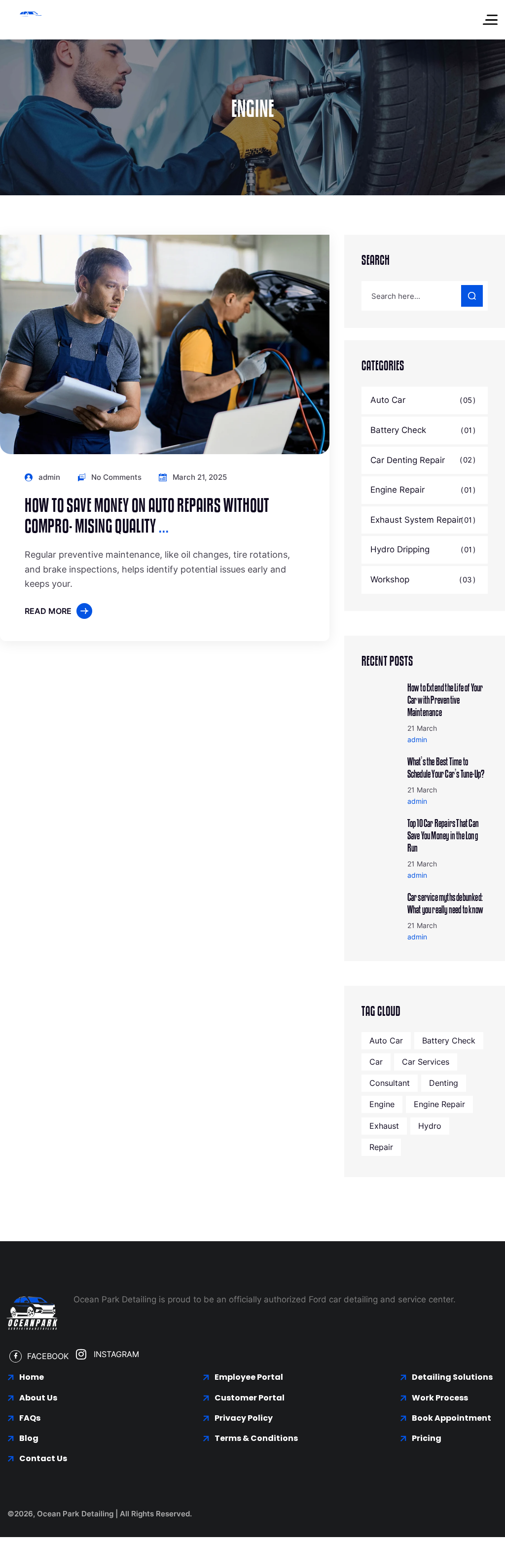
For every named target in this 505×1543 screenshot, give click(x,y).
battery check (448, 1040)
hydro (429, 1126)
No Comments (116, 477)
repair (381, 1147)
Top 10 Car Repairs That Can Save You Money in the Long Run (443, 836)
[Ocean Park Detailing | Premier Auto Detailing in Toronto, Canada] (29, 20)
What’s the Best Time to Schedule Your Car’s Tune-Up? (446, 768)
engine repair (439, 1104)
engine (382, 1104)
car (376, 1062)
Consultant (389, 1083)
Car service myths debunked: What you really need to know (445, 904)
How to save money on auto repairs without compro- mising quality (147, 517)
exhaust (384, 1126)
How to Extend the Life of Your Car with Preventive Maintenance (445, 700)
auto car (386, 1040)
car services (425, 1062)
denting (443, 1083)
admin (49, 477)
